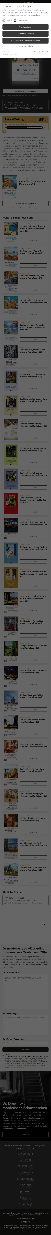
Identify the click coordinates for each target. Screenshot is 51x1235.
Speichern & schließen (25, 33)
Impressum (35, 51)
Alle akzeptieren (25, 27)
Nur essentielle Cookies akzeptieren (25, 40)
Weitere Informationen (25, 46)
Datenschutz (44, 51)
